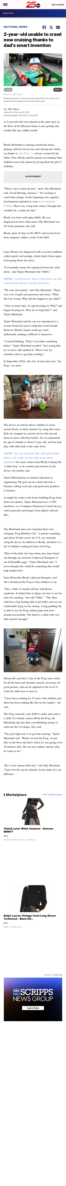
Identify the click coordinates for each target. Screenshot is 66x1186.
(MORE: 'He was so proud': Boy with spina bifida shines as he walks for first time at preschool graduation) (31, 457)
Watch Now (57, 5)
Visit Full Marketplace (52, 795)
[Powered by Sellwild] (57, 975)
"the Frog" (24, 153)
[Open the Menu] (5, 4)
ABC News (13, 109)
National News (15, 26)
